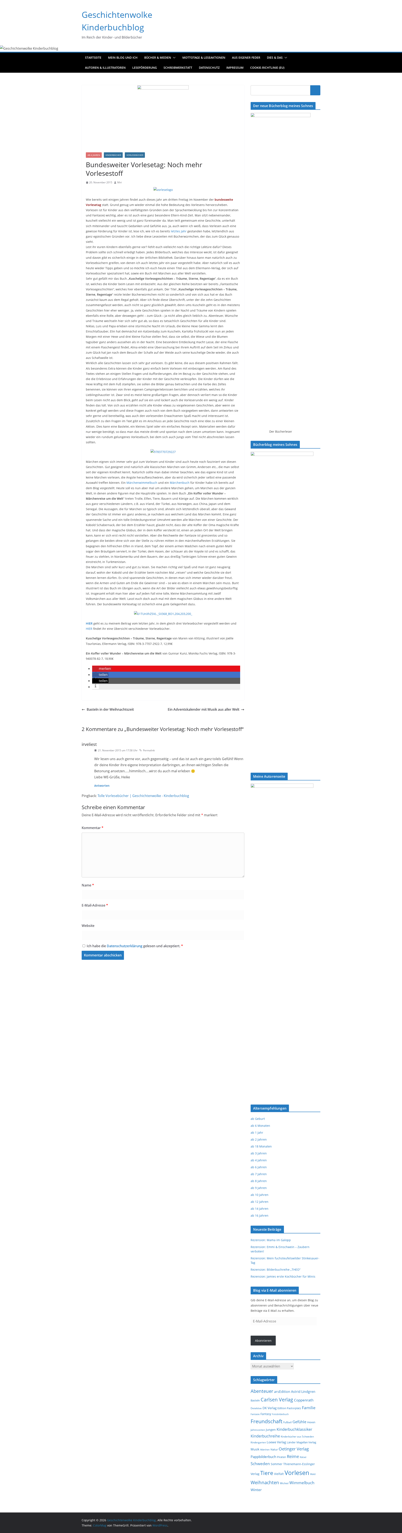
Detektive (256, 1408)
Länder (291, 1442)
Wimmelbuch (301, 1482)
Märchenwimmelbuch (142, 483)
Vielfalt (279, 1474)
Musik (255, 1449)
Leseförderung (144, 68)
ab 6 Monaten (260, 1126)
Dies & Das (275, 58)
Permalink (149, 750)
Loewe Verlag (276, 1442)
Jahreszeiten (258, 1430)
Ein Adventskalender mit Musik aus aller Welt (203, 709)
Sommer (276, 1464)
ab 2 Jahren (259, 1139)
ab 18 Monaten (261, 1146)
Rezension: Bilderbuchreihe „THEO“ (275, 1270)
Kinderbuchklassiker (294, 1429)
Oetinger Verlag (294, 1449)
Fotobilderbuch (280, 1414)
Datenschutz (209, 68)
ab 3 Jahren (259, 1153)
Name (88, 885)
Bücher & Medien (157, 58)
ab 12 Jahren (259, 1202)
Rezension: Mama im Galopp (271, 1240)
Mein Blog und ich (123, 58)
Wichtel (284, 1483)
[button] (173, 58)
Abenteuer (262, 1391)
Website (88, 925)
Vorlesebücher (134, 155)
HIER (89, 629)
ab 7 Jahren (259, 1174)
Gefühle (299, 1421)
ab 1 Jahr (257, 1133)
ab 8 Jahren (259, 1181)
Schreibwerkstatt (178, 68)
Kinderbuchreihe (265, 1436)
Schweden (260, 1463)
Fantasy (265, 1414)
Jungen (271, 1430)
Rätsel (303, 1457)
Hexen (311, 1422)
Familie (309, 1407)
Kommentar (92, 827)
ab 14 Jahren (259, 1209)
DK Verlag (270, 1408)
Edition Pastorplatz (289, 1408)
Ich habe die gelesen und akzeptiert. (135, 946)
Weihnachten (265, 1482)
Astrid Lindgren (303, 1391)
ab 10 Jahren (259, 1195)
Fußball (287, 1422)
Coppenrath (303, 1399)
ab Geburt (258, 1119)
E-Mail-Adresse (95, 905)
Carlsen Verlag (277, 1399)
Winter (256, 1489)
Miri (119, 182)
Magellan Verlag (306, 1442)
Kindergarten (258, 1442)
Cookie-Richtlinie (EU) (267, 68)
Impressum (235, 68)
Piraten (281, 1457)
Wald (313, 1474)
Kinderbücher (113, 155)
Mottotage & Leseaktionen (203, 58)
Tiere (266, 1473)
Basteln (255, 1400)
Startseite (93, 58)
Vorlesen (297, 1472)
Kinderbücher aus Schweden (297, 1436)
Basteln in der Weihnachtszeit (110, 709)
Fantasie (255, 1414)
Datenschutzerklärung (125, 946)
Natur (274, 1449)
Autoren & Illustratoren (105, 68)
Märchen (265, 1449)
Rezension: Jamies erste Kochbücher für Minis (283, 1276)
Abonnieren (263, 1341)
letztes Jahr (179, 231)
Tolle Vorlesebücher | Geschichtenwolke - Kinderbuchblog (143, 795)
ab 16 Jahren (259, 1215)
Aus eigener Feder (246, 58)
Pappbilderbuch (263, 1456)
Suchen (315, 90)
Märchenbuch (180, 483)
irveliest (89, 744)
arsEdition (282, 1391)
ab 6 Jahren (259, 1167)
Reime (293, 1456)
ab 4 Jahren (94, 155)
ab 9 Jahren (259, 1188)
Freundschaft (266, 1421)
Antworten (102, 786)
